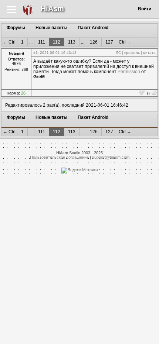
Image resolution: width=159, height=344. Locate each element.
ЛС (118, 53)
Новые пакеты (51, 27)
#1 (35, 53)
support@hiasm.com (110, 157)
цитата (149, 53)
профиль (132, 53)
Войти (144, 8)
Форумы (16, 27)
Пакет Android (93, 27)
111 (41, 42)
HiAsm (52, 8)
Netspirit (16, 53)
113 (71, 42)
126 (94, 42)
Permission (129, 71)
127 (109, 42)
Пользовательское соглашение (59, 157)
